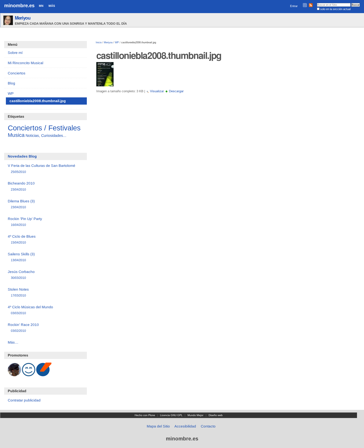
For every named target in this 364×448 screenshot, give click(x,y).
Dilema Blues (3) (21, 204)
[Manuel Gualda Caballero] (14, 374)
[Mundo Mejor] (28, 374)
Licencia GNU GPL (171, 415)
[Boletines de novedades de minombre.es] (304, 5)
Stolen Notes (18, 292)
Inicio (99, 42)
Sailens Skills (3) (21, 257)
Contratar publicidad (24, 400)
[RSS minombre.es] (310, 5)
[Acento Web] (43, 374)
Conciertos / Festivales (44, 128)
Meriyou (23, 17)
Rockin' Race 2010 (23, 327)
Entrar (294, 6)
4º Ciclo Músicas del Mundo (30, 310)
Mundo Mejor (195, 415)
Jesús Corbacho (21, 274)
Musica (16, 135)
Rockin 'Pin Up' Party (25, 221)
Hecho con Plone (145, 415)
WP (117, 42)
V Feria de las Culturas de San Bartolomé (41, 168)
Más (52, 5)
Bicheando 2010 (21, 186)
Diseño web (216, 415)
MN (41, 5)
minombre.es (19, 5)
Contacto (208, 426)
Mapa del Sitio (158, 426)
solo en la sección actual (335, 9)
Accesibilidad (185, 426)
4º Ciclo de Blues (22, 239)
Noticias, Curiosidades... (46, 135)
